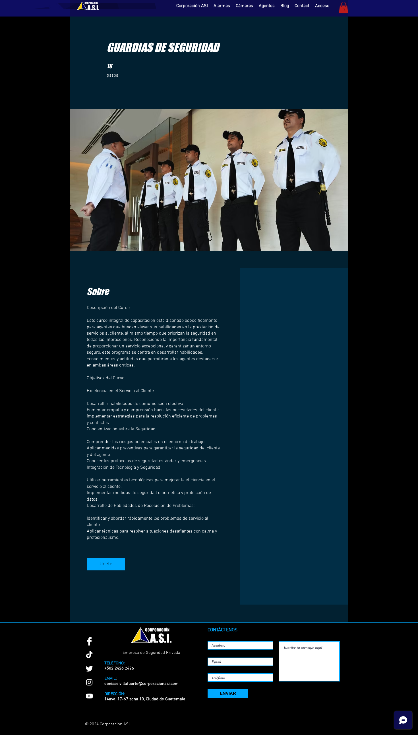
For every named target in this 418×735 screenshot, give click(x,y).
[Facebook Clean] (89, 641)
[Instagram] (89, 682)
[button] (343, 7)
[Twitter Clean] (89, 668)
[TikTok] (89, 655)
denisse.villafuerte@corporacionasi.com (141, 683)
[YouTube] (89, 696)
